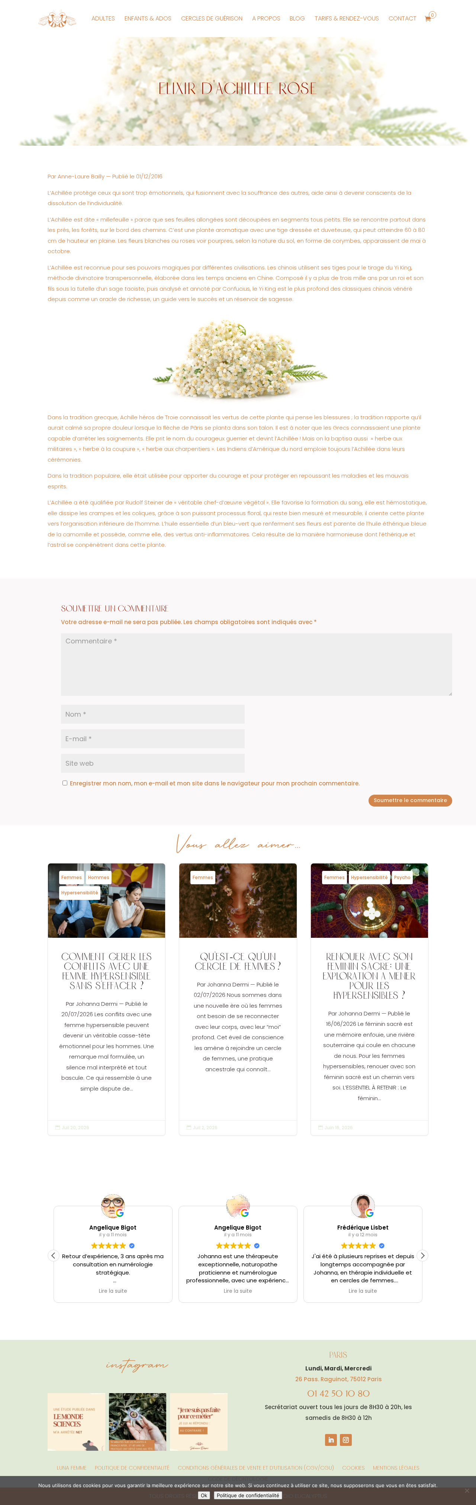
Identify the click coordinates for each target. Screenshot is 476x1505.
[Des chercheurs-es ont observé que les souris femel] (76, 1422)
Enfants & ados (148, 18)
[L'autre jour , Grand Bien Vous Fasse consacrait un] (138, 1422)
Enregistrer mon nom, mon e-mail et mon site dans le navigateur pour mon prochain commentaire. (215, 783)
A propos (266, 18)
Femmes (71, 877)
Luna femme (72, 1467)
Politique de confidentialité (132, 1467)
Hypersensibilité (79, 892)
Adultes (103, 18)
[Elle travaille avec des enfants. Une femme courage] (199, 1422)
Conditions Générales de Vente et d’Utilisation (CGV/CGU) (256, 1467)
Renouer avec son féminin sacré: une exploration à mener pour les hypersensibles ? (369, 999)
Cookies (353, 1467)
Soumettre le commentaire (410, 800)
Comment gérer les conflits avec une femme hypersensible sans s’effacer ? (106, 999)
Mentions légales (396, 1467)
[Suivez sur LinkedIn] (331, 1440)
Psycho (402, 877)
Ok (204, 1495)
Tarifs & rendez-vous (347, 18)
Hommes (98, 877)
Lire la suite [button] (113, 1291)
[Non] (466, 1490)
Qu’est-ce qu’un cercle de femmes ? (237, 999)
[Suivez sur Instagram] (346, 1440)
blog (297, 18)
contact (402, 18)
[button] (422, 1255)
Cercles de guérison (211, 18)
